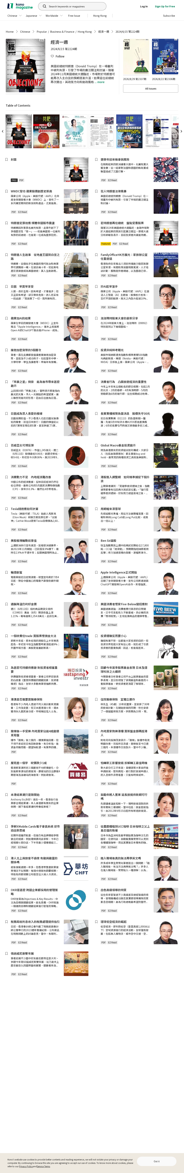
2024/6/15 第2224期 (127, 31)
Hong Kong (85, 31)
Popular (42, 31)
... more (99, 82)
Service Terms (43, 1166)
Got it (157, 1161)
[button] (57, 56)
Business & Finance (62, 31)
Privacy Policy (26, 1166)
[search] (42, 6)
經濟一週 (103, 31)
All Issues (150, 88)
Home (10, 31)
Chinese (25, 31)
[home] (20, 6)
